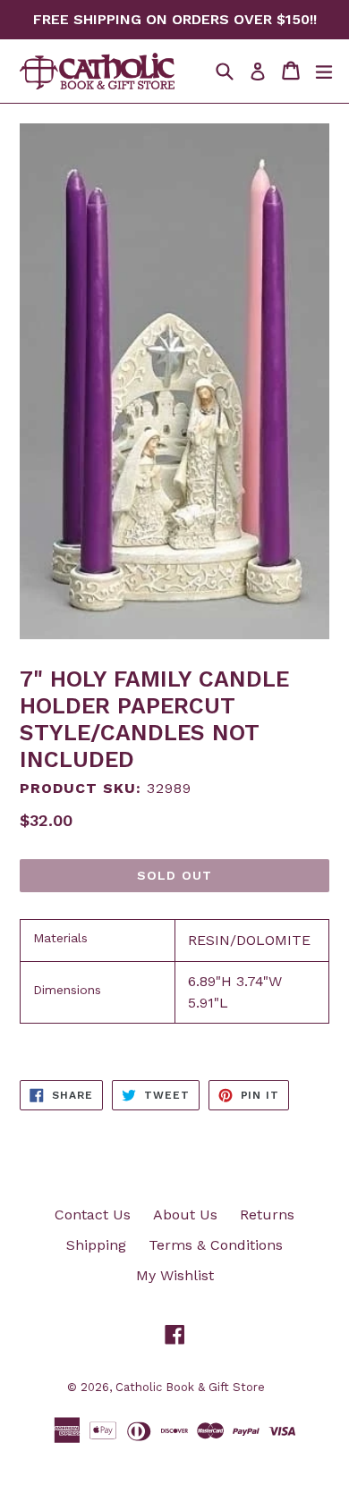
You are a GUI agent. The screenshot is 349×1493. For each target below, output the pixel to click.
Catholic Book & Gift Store (190, 1387)
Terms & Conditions (216, 1244)
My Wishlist (175, 1275)
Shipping (96, 1244)
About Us (185, 1214)
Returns (267, 1214)
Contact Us (93, 1214)
